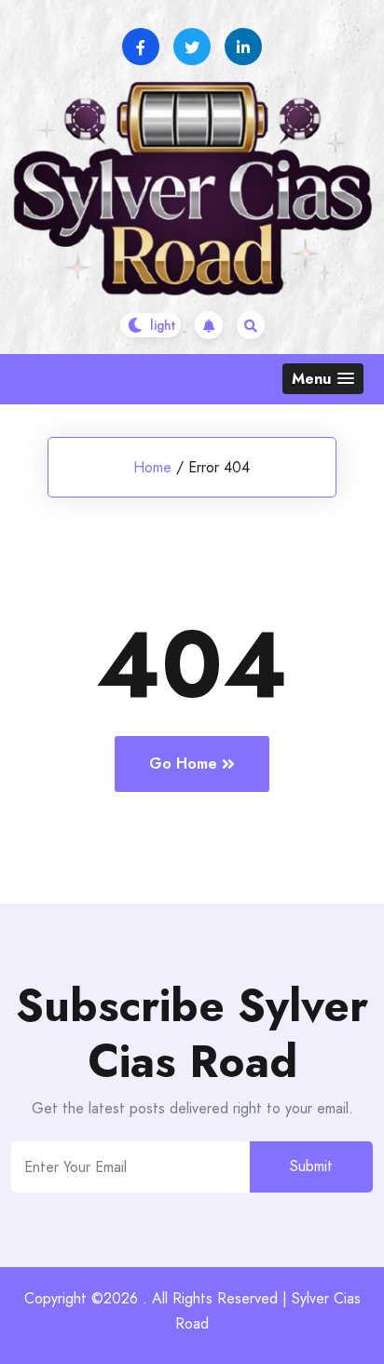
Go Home (183, 763)
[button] (322, 378)
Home (152, 467)
